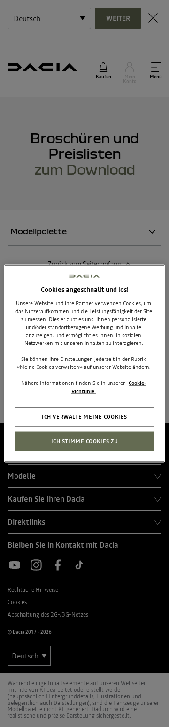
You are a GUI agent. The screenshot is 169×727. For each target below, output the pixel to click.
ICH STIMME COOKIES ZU (84, 440)
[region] (84, 363)
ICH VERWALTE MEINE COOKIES (84, 416)
